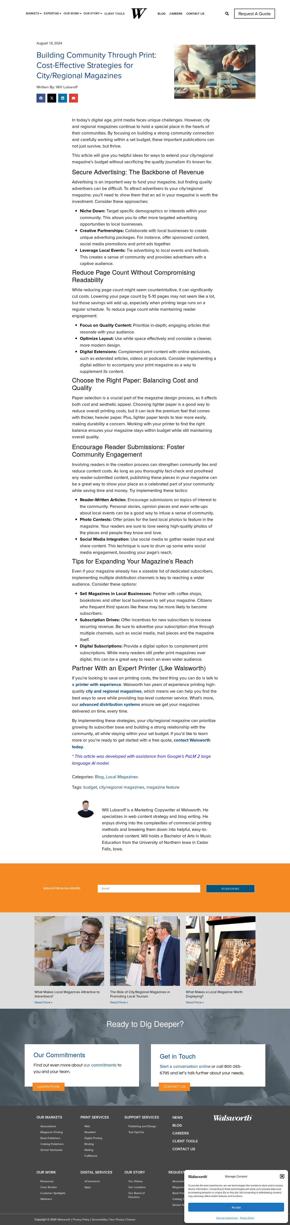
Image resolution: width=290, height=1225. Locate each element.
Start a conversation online (185, 1066)
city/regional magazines (121, 787)
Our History (135, 1181)
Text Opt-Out (136, 1132)
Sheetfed (89, 1132)
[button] (282, 1176)
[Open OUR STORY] (101, 13)
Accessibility (99, 1219)
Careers (175, 13)
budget (90, 787)
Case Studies (48, 1187)
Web (87, 1126)
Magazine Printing (51, 1132)
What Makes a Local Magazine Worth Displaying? (214, 994)
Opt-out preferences (227, 1217)
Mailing (88, 1150)
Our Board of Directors (136, 1195)
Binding (89, 1144)
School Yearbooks (51, 1150)
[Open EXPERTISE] (60, 13)
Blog (162, 13)
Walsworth (63, 1219)
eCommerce (92, 1181)
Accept (236, 1207)
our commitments (100, 1065)
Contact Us (195, 13)
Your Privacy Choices (122, 1219)
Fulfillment (90, 1156)
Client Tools (185, 1141)
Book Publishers (50, 1138)
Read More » (43, 1002)
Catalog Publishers (52, 1144)
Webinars (46, 1199)
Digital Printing (93, 1138)
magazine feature (162, 787)
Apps (87, 1187)
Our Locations (137, 1187)
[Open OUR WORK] (80, 13)
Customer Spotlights (52, 1193)
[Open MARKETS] (40, 13)
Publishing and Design (142, 1126)
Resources (47, 1181)
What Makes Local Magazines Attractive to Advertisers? (67, 994)
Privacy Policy (247, 1217)
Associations (48, 1126)
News (177, 1117)
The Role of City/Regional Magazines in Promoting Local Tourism (140, 994)
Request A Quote (255, 13)
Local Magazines (122, 776)
